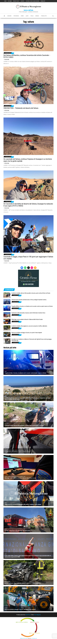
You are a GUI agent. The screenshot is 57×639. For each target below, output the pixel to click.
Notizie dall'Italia (28, 10)
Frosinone (16, 16)
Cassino (9, 16)
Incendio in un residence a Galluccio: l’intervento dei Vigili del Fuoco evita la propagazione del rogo (31, 339)
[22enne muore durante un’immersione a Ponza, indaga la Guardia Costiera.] (6, 301)
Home (5, 1)
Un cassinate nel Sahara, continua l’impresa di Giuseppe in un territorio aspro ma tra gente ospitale (27, 160)
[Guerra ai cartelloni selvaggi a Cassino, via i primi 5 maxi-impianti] (6, 334)
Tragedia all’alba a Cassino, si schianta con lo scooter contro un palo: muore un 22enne (32, 306)
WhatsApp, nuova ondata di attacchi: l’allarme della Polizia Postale (27, 319)
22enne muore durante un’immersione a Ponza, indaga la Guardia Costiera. (29, 299)
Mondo (37, 16)
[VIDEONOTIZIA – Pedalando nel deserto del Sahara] (28, 85)
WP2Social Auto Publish (24, 638)
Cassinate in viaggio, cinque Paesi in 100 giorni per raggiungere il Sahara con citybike (28, 258)
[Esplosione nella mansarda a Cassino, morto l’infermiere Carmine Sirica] (6, 314)
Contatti (22, 1)
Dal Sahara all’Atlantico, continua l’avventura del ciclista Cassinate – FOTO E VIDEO (26, 56)
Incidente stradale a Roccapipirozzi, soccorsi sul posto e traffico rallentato (29, 326)
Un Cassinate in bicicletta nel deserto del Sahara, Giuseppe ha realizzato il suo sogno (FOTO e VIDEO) (28, 205)
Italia (31, 16)
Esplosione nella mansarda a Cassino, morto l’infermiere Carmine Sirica (28, 313)
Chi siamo (10, 1)
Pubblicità (43, 1)
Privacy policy (16, 1)
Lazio (27, 16)
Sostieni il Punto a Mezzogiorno (32, 1)
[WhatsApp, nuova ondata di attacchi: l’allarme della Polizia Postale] (6, 321)
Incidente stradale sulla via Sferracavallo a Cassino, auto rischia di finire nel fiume (30, 293)
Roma (22, 16)
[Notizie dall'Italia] (4, 16)
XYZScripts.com (34, 638)
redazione (7, 59)
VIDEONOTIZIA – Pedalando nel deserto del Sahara (20, 108)
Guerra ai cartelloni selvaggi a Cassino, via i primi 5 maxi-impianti (26, 332)
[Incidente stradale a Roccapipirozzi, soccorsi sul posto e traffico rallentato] (6, 328)
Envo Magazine (37, 614)
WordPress (28, 614)
